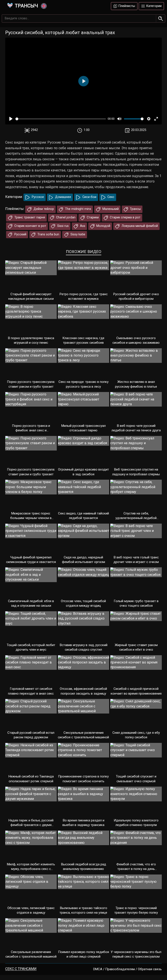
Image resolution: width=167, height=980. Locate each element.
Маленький (110, 209)
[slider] (60, 119)
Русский (19, 234)
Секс (110, 197)
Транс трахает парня (29, 217)
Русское (37, 197)
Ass (82, 226)
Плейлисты (126, 6)
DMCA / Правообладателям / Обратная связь (127, 969)
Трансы (135, 209)
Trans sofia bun (48, 234)
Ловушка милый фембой (139, 226)
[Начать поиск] (160, 18)
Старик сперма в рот (124, 217)
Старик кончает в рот (29, 226)
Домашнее (62, 197)
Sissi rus (62, 226)
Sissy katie (77, 234)
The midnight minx (77, 209)
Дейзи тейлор (43, 209)
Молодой (102, 226)
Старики (92, 217)
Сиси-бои (89, 197)
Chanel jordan (65, 217)
